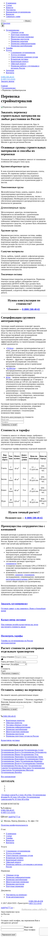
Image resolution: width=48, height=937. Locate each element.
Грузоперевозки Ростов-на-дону (14, 766)
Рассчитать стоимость (10, 673)
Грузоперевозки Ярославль (19, 768)
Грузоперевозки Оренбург (33, 763)
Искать (27, 21)
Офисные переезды (14, 723)
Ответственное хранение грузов (24, 57)
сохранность (11, 563)
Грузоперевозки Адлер (33, 750)
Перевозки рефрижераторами (23, 43)
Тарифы (9, 48)
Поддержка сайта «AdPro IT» (34, 909)
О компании (11, 3)
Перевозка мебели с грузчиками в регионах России (25, 67)
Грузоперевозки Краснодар (12, 750)
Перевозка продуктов (15, 734)
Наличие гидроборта (34, 699)
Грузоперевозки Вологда (11, 763)
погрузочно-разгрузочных (17, 579)
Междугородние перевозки (22, 37)
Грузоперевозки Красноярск (13, 759)
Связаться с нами (13, 16)
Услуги (9, 50)
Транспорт (5, 664)
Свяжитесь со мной (9, 425)
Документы (11, 10)
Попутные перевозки (20, 35)
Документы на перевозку (16, 895)
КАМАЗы (11, 368)
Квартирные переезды (15, 720)
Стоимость (5, 669)
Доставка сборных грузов (16, 725)
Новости (9, 7)
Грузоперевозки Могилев (22, 770)
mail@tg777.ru (14, 817)
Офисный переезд (18, 64)
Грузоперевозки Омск (34, 759)
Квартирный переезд (19, 61)
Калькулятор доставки (10, 740)
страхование (29, 575)
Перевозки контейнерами (21, 46)
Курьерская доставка (19, 59)
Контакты (10, 73)
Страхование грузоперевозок (23, 52)
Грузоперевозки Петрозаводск (34, 752)
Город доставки (7, 662)
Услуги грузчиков (18, 55)
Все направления (8, 777)
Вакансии (10, 14)
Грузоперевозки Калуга (11, 752)
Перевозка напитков (19, 41)
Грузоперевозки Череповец (12, 757)
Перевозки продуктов (20, 39)
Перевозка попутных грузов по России (22, 736)
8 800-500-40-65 (9, 716)
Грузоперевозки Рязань (10, 754)
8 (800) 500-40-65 (31, 309)
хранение (19, 575)
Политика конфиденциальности (14, 825)
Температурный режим (13, 699)
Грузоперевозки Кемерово (31, 761)
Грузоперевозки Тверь (33, 757)
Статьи (9, 5)
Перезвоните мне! (8, 935)
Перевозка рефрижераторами (18, 727)
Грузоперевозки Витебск (11, 772)
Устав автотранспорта (15, 897)
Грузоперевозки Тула (29, 754)
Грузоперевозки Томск (10, 761)
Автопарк (10, 70)
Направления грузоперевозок (18, 12)
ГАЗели (10, 348)
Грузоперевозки (12, 30)
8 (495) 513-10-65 (8, 812)
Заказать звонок (7, 81)
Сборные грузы (17, 32)
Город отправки (7, 657)
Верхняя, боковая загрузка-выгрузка (16, 702)
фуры (8, 377)
